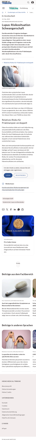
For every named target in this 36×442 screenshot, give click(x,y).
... (32, 8)
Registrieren (21, 175)
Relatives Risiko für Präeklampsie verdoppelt (18, 62)
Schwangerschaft (8, 198)
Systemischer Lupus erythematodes (13, 202)
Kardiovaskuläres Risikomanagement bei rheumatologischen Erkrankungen (15, 189)
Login (8, 175)
